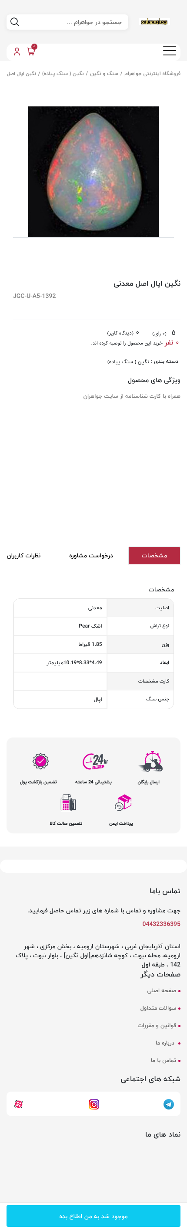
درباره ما (166, 1043)
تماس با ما (163, 1060)
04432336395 (162, 923)
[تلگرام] (169, 1103)
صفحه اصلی (161, 991)
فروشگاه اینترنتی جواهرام (153, 73)
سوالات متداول (158, 1008)
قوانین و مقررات (157, 1026)
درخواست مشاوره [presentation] (91, 555)
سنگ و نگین (104, 73)
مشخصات (154, 555)
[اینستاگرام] (94, 1103)
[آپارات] (18, 1103)
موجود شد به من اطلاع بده (93, 1216)
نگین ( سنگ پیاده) (62, 73)
